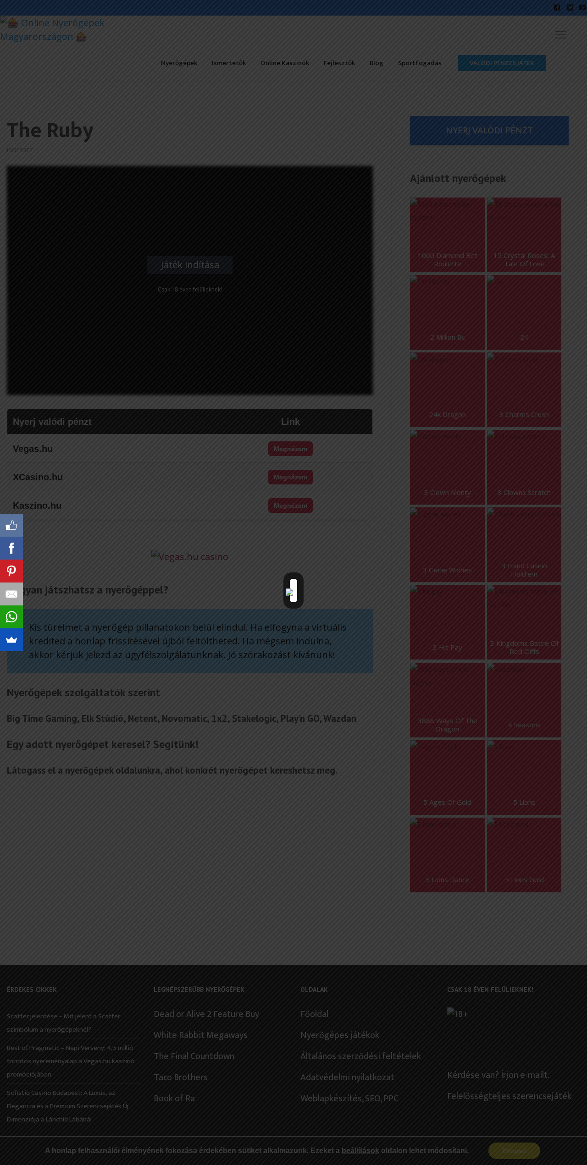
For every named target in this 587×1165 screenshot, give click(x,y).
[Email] (11, 593)
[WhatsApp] (11, 616)
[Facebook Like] (11, 525)
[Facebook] (11, 548)
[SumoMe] (11, 639)
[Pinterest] (11, 571)
